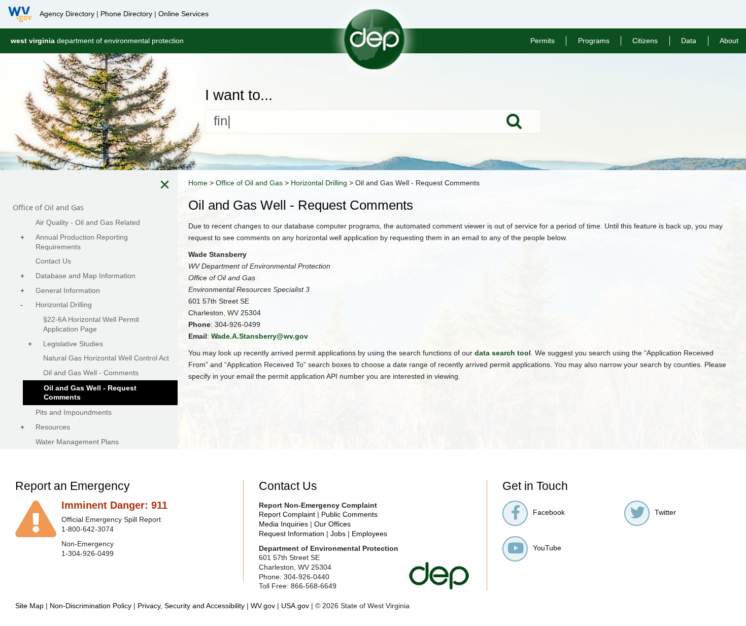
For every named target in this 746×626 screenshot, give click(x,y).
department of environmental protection (97, 41)
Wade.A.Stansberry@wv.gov (259, 336)
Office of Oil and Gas (249, 183)
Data (688, 41)
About (729, 41)
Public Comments (349, 514)
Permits (542, 41)
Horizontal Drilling (319, 183)
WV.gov (263, 606)
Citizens (645, 41)
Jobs (338, 534)
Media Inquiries (283, 524)
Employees (369, 534)
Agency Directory (67, 14)
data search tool (502, 353)
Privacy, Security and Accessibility (191, 606)
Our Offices (332, 524)
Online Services (183, 14)
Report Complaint (287, 514)
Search (513, 121)
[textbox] (373, 121)
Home (198, 183)
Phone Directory (126, 14)
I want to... (239, 95)
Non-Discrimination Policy (90, 606)
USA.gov (295, 606)
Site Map (29, 606)
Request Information (291, 534)
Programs (593, 41)
